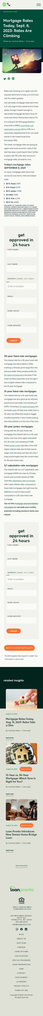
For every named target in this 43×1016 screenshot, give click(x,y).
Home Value (13, 311)
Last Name (13, 264)
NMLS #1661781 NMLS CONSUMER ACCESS (22, 908)
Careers (21, 947)
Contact (21, 973)
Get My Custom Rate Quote (19, 648)
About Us (21, 939)
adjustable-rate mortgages (23, 480)
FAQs (21, 969)
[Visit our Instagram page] (17, 929)
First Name (13, 250)
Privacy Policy (21, 986)
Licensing (21, 982)
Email (10, 296)
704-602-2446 (21, 922)
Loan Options (21, 952)
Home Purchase (26, 769)
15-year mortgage (27, 406)
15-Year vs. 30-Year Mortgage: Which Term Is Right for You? (21, 778)
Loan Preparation (21, 964)
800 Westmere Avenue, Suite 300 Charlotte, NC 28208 (21, 918)
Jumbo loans (15, 445)
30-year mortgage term (14, 375)
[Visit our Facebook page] (21, 929)
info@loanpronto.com (21, 924)
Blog (21, 934)
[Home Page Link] (21, 889)
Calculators (21, 956)
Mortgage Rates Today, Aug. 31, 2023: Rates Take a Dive (20, 722)
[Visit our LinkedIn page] (26, 929)
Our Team (21, 943)
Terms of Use (21, 990)
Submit (13, 340)
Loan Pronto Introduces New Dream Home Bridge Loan (21, 834)
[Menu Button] (39, 5)
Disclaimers (21, 977)
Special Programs (26, 825)
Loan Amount (14, 325)
